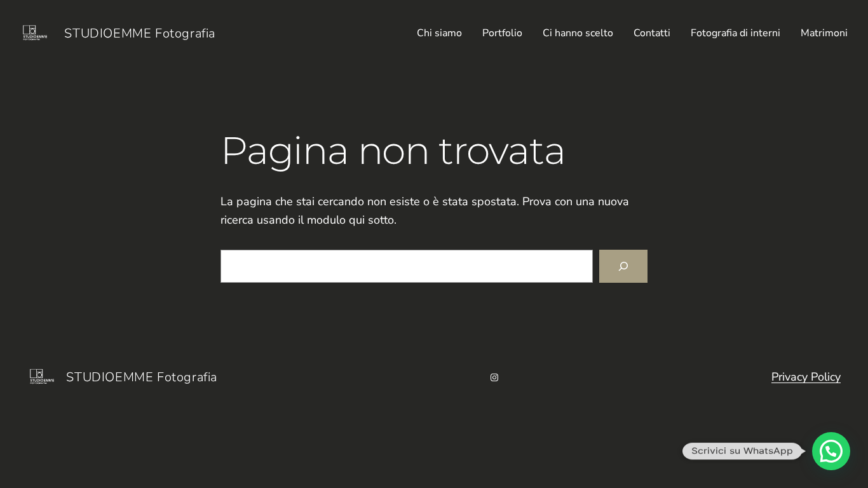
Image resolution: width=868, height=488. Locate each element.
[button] (831, 451)
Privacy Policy (806, 376)
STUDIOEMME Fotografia (139, 33)
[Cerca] (623, 266)
